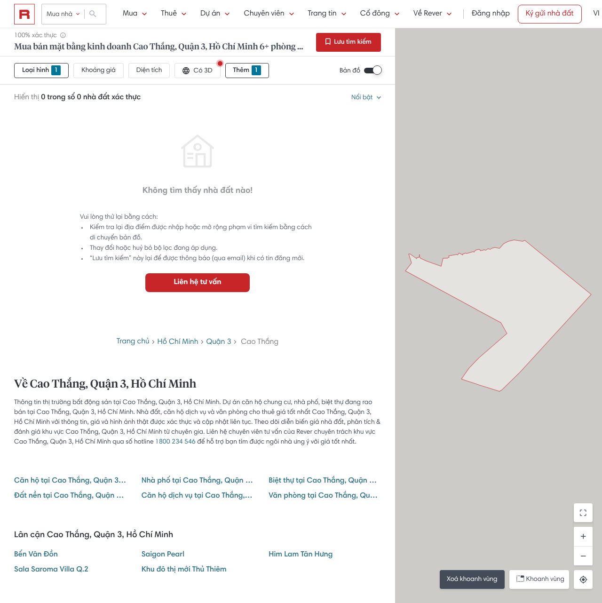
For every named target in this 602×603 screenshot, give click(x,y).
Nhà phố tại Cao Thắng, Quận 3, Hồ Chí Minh (198, 481)
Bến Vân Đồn (36, 555)
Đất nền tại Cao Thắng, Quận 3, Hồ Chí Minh (70, 496)
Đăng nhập (491, 14)
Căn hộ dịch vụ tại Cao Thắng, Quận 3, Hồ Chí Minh (198, 496)
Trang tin (322, 14)
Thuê (169, 14)
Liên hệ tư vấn (197, 282)
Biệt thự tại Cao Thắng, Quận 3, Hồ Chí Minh (325, 481)
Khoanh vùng (545, 579)
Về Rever (427, 14)
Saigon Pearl (163, 555)
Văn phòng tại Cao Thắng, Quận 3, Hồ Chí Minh (325, 496)
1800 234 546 (175, 442)
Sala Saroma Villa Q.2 (51, 570)
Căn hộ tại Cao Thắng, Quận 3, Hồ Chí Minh (70, 481)
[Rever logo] (24, 14)
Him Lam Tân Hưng (301, 555)
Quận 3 (218, 342)
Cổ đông (375, 14)
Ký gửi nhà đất (550, 14)
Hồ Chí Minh (178, 342)
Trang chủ (133, 342)
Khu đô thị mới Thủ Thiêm (184, 570)
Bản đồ (350, 71)
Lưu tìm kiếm (352, 42)
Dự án (210, 14)
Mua (130, 14)
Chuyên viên (264, 14)
